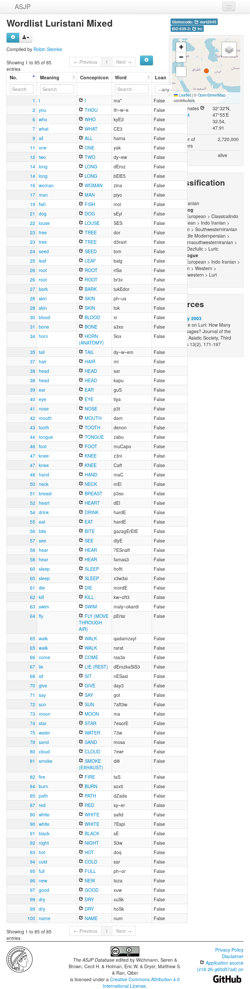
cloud (44, 751)
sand (44, 742)
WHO (89, 119)
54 (32, 512)
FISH (89, 204)
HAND (90, 474)
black (44, 833)
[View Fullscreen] (181, 71)
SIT (87, 676)
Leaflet (184, 95)
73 (32, 713)
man (43, 194)
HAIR (89, 361)
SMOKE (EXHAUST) (91, 764)
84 (32, 786)
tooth (44, 427)
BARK (90, 289)
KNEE (90, 455)
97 (32, 890)
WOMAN (93, 185)
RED (88, 805)
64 (32, 616)
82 (32, 777)
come (44, 657)
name (44, 918)
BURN (90, 786)
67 (32, 666)
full (42, 871)
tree (43, 232)
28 (32, 298)
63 (32, 606)
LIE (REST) (95, 666)
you (42, 110)
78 (32, 742)
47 (32, 455)
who (43, 119)
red (42, 805)
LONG (90, 166)
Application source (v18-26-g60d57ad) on (220, 965)
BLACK (91, 833)
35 (32, 352)
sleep (44, 569)
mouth (45, 418)
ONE (88, 147)
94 (32, 861)
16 (32, 185)
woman (46, 185)
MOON (91, 713)
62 (32, 597)
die (42, 587)
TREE (90, 232)
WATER (91, 732)
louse (44, 223)
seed (44, 251)
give (43, 685)
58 (32, 550)
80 (32, 751)
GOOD (91, 890)
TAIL (88, 352)
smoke (45, 761)
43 (32, 427)
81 (32, 761)
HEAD (90, 371)
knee (44, 455)
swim (44, 606)
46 (32, 446)
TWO (89, 157)
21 (32, 213)
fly (41, 616)
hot (42, 852)
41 (32, 408)
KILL (88, 597)
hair (43, 361)
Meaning (49, 77)
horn (43, 336)
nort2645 (207, 22)
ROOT (90, 270)
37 (32, 361)
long (43, 166)
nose (44, 408)
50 (32, 484)
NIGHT (91, 842)
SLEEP (91, 569)
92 (32, 842)
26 (32, 270)
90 (32, 814)
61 (32, 587)
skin (43, 298)
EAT (88, 521)
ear (42, 389)
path (43, 795)
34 (32, 336)
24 (32, 251)
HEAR (90, 550)
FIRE (89, 777)
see (42, 540)
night (44, 842)
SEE (88, 540)
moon (44, 713)
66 (32, 657)
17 (32, 194)
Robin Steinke (48, 49)
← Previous (85, 62)
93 (32, 852)
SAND (90, 742)
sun (42, 704)
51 (32, 493)
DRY (88, 899)
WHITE (91, 814)
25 (32, 260)
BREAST (93, 493)
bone (44, 326)
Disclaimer (232, 956)
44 (32, 437)
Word (121, 77)
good (44, 890)
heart (44, 503)
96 (32, 880)
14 (32, 166)
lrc (199, 29)
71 (32, 695)
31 (32, 326)
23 (32, 232)
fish (42, 204)
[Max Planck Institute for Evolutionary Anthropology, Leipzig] (20, 959)
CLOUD (91, 751)
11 (32, 147)
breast (45, 493)
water (44, 732)
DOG (89, 213)
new (43, 880)
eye (42, 399)
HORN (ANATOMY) (91, 339)
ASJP (23, 6)
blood (44, 317)
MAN (89, 194)
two (42, 157)
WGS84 (182, 114)
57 (32, 540)
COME (90, 657)
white (44, 814)
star (43, 723)
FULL (89, 871)
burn (43, 786)
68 (32, 676)
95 (32, 871)
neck (44, 484)
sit (41, 676)
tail (42, 352)
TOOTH (91, 427)
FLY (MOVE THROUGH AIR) (93, 622)
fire (42, 777)
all (41, 138)
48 (32, 474)
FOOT (90, 446)
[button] (206, 71)
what (44, 128)
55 (32, 521)
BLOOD (91, 317)
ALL (88, 138)
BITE (89, 531)
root (43, 270)
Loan (160, 77)
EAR (88, 389)
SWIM (90, 606)
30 (32, 317)
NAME (90, 918)
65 (32, 638)
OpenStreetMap (212, 95)
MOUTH (92, 418)
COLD (90, 861)
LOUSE (91, 223)
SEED (90, 251)
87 (32, 805)
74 (32, 723)
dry (42, 899)
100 (31, 918)
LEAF (89, 260)
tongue (46, 437)
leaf (42, 260)
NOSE (90, 408)
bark (43, 289)
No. (13, 77)
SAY (88, 695)
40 (32, 399)
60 (32, 569)
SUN (88, 704)
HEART (91, 503)
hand (44, 474)
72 (32, 704)
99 (32, 899)
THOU (90, 110)
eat (42, 521)
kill (41, 597)
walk (43, 638)
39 (32, 389)
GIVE (89, 685)
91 (32, 833)
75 (32, 732)
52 (32, 503)
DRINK (91, 512)
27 (32, 289)
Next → (124, 62)
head (44, 371)
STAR (89, 723)
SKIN (89, 298)
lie (41, 666)
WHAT (90, 128)
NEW (89, 880)
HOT (88, 852)
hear (43, 550)
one (43, 147)
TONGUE (93, 437)
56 (32, 531)
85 (32, 795)
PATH (89, 795)
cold (43, 861)
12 (32, 157)
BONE (90, 326)
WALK (90, 638)
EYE (88, 399)
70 (32, 685)
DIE (87, 587)
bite (42, 531)
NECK (90, 484)
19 (32, 204)
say (42, 695)
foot (43, 446)
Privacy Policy (229, 949)
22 (32, 223)
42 (32, 418)
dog (43, 213)
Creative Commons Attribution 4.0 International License (141, 982)
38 (32, 371)
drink (44, 512)
